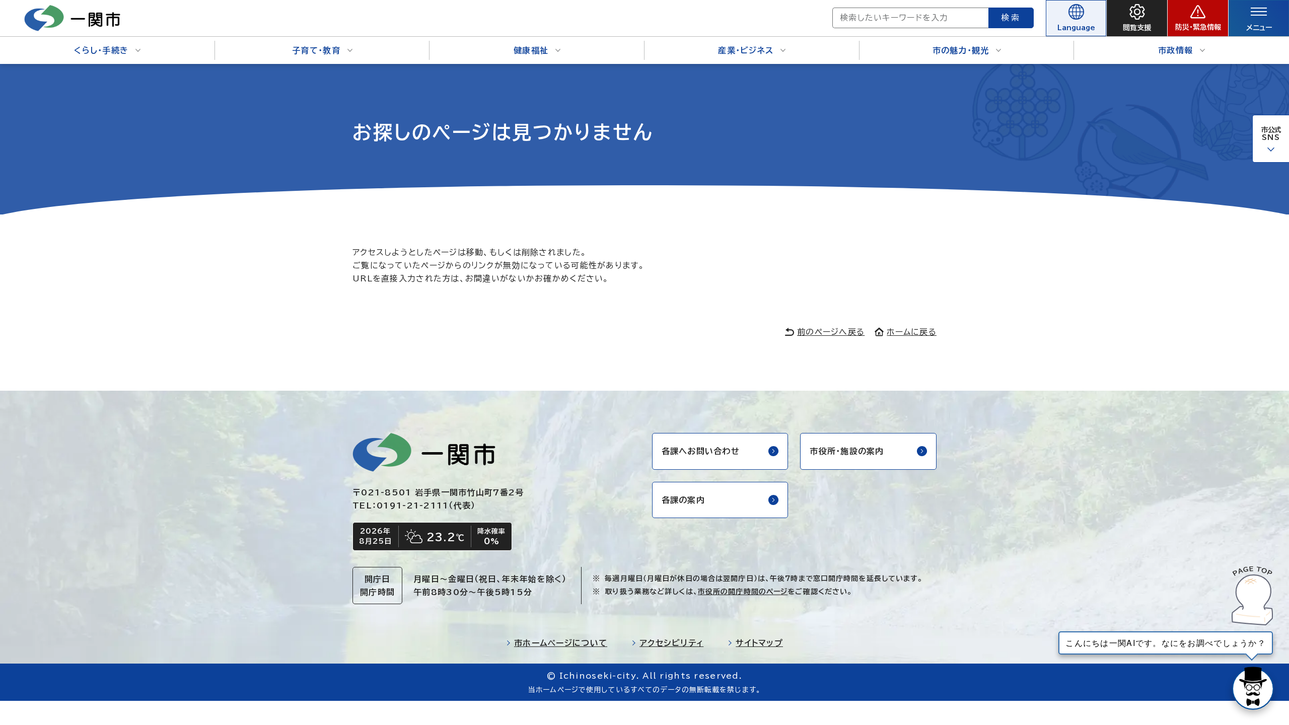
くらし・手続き (101, 50)
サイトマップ (759, 643)
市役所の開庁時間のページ (742, 591)
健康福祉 (531, 50)
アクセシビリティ (671, 643)
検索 (1011, 18)
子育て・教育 (316, 50)
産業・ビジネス (745, 50)
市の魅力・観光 (961, 50)
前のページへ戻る (831, 332)
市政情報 (1175, 50)
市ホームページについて (560, 643)
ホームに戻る (912, 332)
